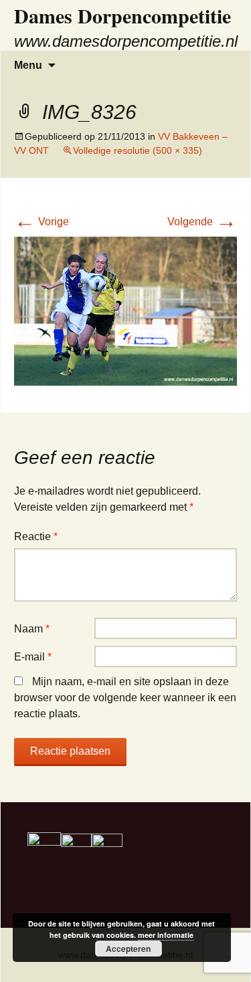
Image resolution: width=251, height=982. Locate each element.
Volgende (202, 221)
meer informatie (165, 935)
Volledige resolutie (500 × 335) (137, 150)
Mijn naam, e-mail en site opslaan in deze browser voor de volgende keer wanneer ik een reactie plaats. (125, 697)
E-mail (33, 656)
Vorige (41, 221)
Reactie (36, 536)
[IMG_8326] (125, 310)
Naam (32, 628)
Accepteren (128, 949)
